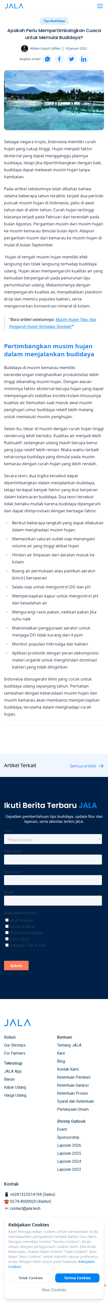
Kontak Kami (68, 1069)
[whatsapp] (47, 59)
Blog (61, 1061)
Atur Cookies (54, 1289)
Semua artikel (83, 766)
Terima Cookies (77, 1277)
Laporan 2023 (69, 1169)
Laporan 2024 (69, 1161)
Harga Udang (15, 1095)
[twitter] (72, 59)
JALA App (13, 1071)
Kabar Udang (15, 1087)
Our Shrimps (15, 1045)
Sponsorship (68, 1137)
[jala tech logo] (14, 6)
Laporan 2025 (69, 1153)
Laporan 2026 (69, 1145)
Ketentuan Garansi (73, 1085)
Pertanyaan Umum (73, 1109)
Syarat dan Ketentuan (75, 1101)
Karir (61, 1053)
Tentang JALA (69, 1045)
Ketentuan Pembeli (73, 1077)
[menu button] (100, 6)
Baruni (9, 1079)
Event (62, 1129)
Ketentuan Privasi (72, 1093)
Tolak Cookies (31, 1277)
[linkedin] (84, 59)
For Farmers (14, 1053)
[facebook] (60, 59)
